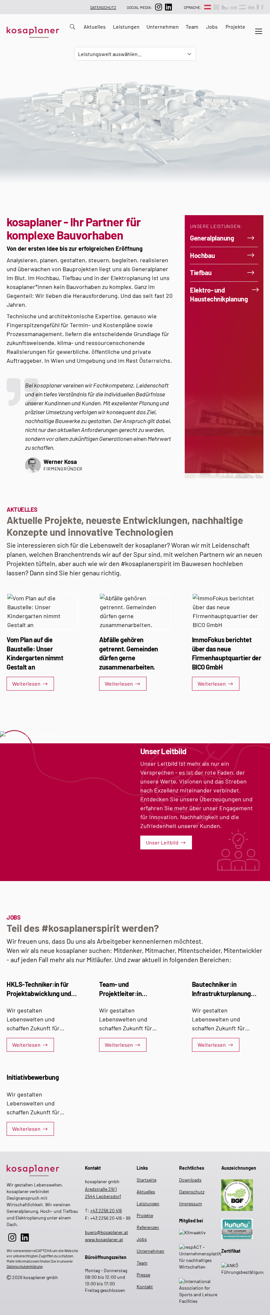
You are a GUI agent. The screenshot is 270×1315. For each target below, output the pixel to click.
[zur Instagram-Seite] (158, 7)
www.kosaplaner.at (104, 1239)
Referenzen (142, 1227)
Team (192, 26)
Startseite (142, 1180)
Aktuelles (95, 26)
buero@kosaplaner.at (106, 1232)
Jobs (212, 26)
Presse (142, 1274)
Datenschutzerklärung (24, 1266)
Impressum (190, 1203)
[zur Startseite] (43, 1169)
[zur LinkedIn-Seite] (168, 7)
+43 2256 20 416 (106, 1210)
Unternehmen (163, 26)
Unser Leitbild (162, 842)
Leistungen (126, 26)
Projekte (235, 26)
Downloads (190, 1180)
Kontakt (142, 1286)
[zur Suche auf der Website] (70, 31)
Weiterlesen (26, 683)
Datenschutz (103, 7)
